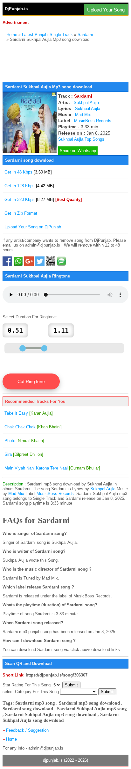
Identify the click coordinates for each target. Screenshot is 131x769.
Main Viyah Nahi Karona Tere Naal (52, 468)
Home (11, 34)
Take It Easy (28, 413)
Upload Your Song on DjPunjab (32, 227)
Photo (24, 440)
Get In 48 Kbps (28, 172)
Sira (23, 454)
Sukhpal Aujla (86, 102)
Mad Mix (83, 114)
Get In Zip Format (20, 213)
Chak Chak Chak (33, 427)
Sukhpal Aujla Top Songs (81, 139)
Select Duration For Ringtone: (30, 316)
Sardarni (85, 34)
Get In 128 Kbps (29, 185)
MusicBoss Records (92, 120)
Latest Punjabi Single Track (47, 34)
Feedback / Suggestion (27, 730)
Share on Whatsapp (78, 150)
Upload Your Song (106, 9)
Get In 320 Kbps (43, 199)
